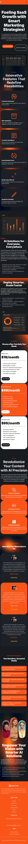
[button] (26, 2)
